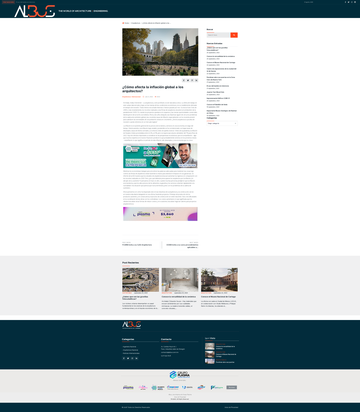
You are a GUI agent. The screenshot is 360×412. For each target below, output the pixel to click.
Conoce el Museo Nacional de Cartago (221, 62)
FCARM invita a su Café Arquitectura (137, 244)
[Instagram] (352, 2)
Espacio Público (221, 360)
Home (126, 23)
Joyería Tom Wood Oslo (215, 92)
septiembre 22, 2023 (220, 293)
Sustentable (127, 293)
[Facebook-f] (345, 2)
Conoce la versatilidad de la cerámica (221, 56)
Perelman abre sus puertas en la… (225, 363)
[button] (249, 2)
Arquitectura (135, 23)
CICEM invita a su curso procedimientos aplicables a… (182, 245)
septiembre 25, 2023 (141, 293)
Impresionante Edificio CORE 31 (25, 2)
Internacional (136, 97)
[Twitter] (348, 2)
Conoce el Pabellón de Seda (217, 104)
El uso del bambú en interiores (218, 86)
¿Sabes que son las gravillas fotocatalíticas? (135, 298)
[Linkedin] (355, 2)
